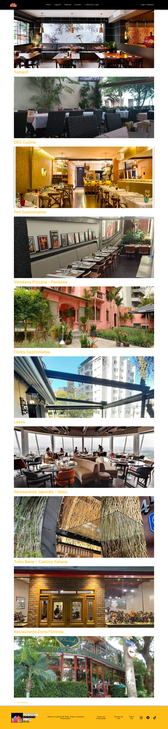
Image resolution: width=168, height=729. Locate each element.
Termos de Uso (118, 717)
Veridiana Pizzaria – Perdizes (40, 282)
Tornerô (21, 72)
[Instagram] (141, 717)
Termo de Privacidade (101, 717)
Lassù (19, 421)
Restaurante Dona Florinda (39, 631)
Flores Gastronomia (32, 352)
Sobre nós (131, 717)
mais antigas (21, 702)
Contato (78, 5)
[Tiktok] (155, 717)
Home (48, 5)
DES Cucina (25, 142)
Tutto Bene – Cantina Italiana (40, 561)
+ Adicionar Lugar (91, 5)
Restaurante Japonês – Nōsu (40, 491)
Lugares (57, 5)
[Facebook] (148, 717)
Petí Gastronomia (30, 212)
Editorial (67, 5)
